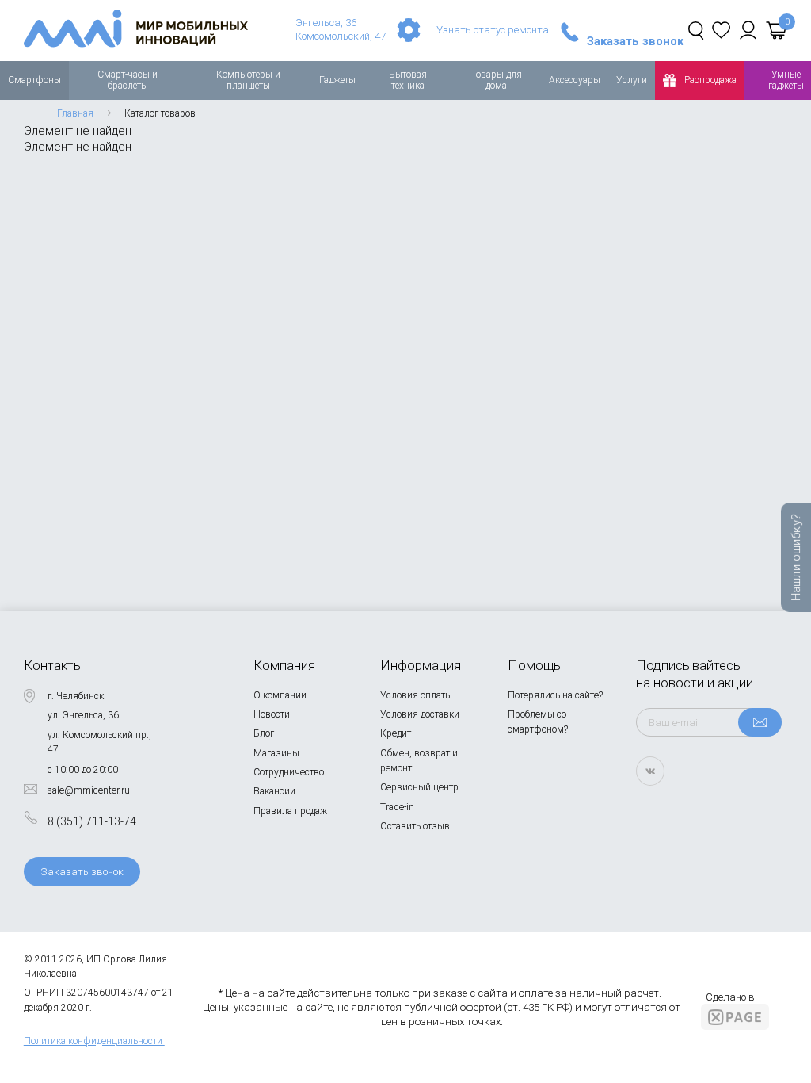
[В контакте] (650, 771)
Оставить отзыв (415, 826)
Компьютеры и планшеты (248, 80)
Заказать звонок (635, 42)
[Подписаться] (760, 722)
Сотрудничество (288, 772)
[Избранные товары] (721, 30)
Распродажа (710, 80)
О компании (280, 695)
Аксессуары (574, 80)
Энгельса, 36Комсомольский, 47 (340, 29)
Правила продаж (290, 811)
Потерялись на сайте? (555, 695)
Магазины (276, 753)
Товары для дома (496, 80)
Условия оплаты (416, 695)
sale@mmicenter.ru (89, 790)
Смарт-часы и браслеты (127, 80)
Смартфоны (34, 80)
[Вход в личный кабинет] (748, 30)
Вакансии (274, 791)
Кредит (395, 733)
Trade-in (397, 807)
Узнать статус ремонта (492, 30)
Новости (271, 714)
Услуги (631, 80)
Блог (263, 733)
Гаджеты (337, 80)
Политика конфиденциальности (93, 1041)
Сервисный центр (419, 787)
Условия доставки (419, 714)
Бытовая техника (408, 80)
